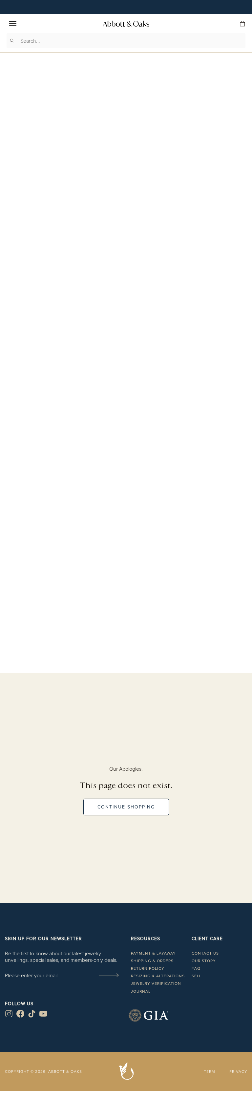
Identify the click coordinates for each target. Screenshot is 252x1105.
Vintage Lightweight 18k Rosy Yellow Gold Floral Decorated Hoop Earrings (126, 380)
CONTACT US (205, 953)
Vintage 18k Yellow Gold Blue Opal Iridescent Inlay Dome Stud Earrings (126, 637)
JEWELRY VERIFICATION (156, 983)
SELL (196, 976)
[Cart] (242, 24)
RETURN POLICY (147, 968)
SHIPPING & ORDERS (152, 960)
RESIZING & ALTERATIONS (158, 976)
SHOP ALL (126, 679)
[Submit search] (12, 40)
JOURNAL (141, 991)
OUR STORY (204, 960)
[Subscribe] (108, 975)
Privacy (238, 1071)
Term (209, 1071)
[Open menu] (13, 23)
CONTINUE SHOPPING (126, 807)
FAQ (196, 968)
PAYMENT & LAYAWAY (153, 953)
